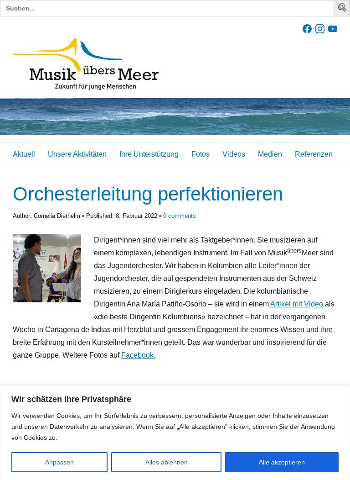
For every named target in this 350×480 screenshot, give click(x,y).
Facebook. (138, 355)
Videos (233, 154)
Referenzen (314, 154)
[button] (343, 9)
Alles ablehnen (166, 462)
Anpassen (59, 462)
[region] (175, 432)
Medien (270, 154)
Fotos (200, 154)
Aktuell (24, 154)
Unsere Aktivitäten (77, 154)
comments (179, 215)
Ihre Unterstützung (149, 154)
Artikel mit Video (296, 304)
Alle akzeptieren (282, 462)
